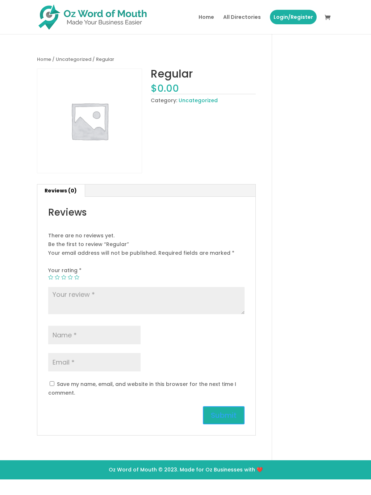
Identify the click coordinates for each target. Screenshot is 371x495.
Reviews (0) (61, 190)
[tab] (61, 190)
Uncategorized (73, 59)
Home (206, 17)
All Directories (242, 17)
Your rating (65, 270)
